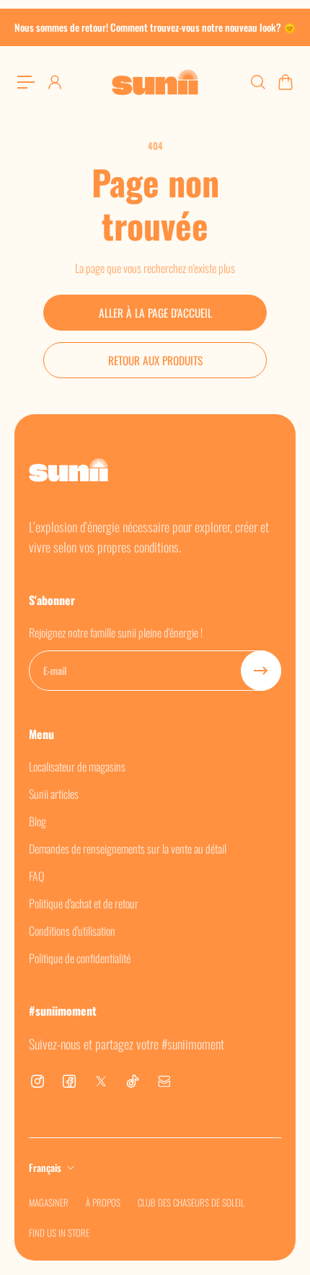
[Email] (164, 1081)
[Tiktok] (133, 1081)
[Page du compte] (54, 82)
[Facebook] (69, 1081)
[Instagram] (37, 1081)
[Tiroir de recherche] (257, 82)
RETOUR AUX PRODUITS (155, 360)
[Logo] (155, 82)
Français (45, 1167)
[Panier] (284, 82)
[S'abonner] (261, 670)
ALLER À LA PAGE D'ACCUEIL (155, 313)
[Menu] (26, 82)
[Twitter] (101, 1081)
